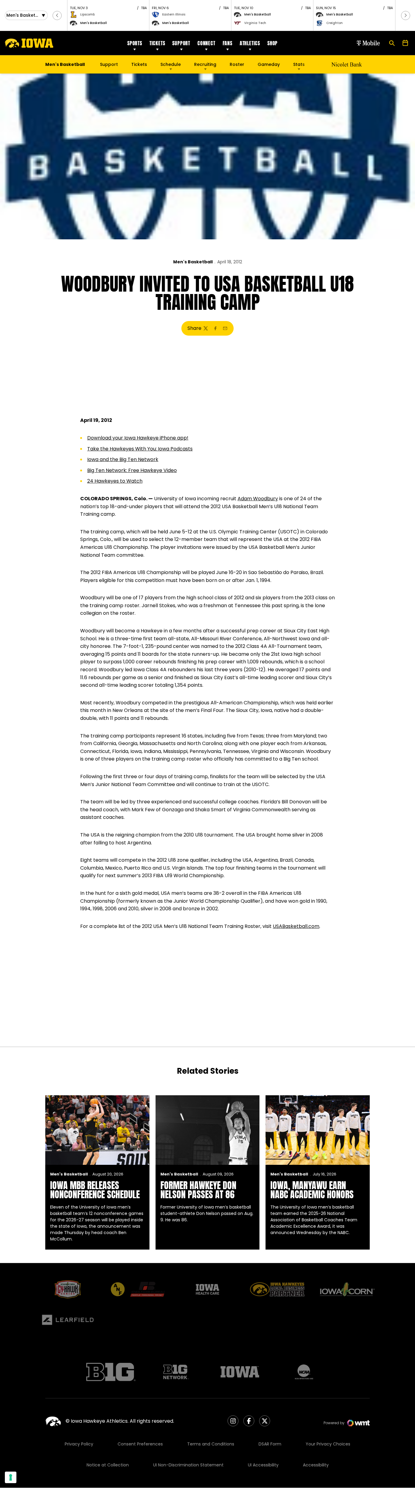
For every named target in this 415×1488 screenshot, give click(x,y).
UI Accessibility (263, 1465)
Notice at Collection (108, 1465)
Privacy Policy (79, 1444)
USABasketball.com (296, 926)
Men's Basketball (193, 262)
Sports (134, 43)
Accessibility (316, 1465)
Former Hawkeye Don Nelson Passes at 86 (198, 1189)
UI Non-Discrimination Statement (188, 1465)
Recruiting (205, 64)
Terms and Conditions (210, 1444)
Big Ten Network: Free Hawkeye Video (132, 470)
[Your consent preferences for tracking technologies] (10, 1477)
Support (181, 43)
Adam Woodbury (258, 498)
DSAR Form (270, 1444)
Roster (237, 64)
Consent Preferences (140, 1444)
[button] (57, 15)
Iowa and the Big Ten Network (122, 459)
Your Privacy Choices (328, 1444)
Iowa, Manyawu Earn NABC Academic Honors (312, 1189)
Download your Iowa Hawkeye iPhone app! (137, 437)
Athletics (250, 43)
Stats (299, 64)
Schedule (170, 64)
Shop (272, 43)
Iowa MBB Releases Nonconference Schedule (95, 1189)
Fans (227, 43)
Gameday (269, 64)
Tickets (157, 43)
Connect (206, 43)
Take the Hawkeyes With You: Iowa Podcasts (140, 448)
